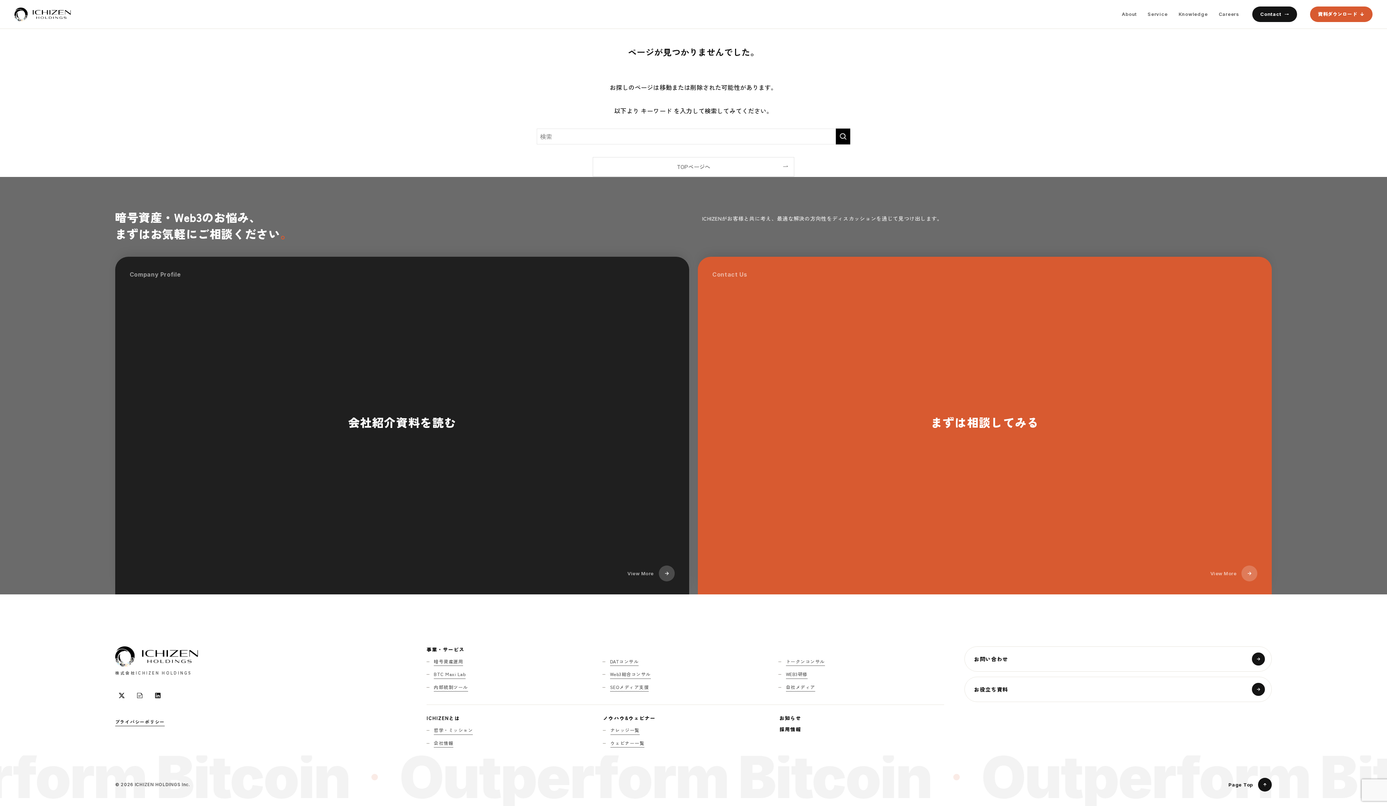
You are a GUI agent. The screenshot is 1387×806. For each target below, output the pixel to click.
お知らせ (790, 718)
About (1129, 14)
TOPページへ (693, 166)
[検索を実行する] (843, 136)
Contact (1270, 14)
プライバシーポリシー (140, 721)
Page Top (1240, 785)
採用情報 (790, 729)
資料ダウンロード (1337, 13)
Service (1157, 14)
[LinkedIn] (157, 695)
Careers (1229, 14)
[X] (121, 695)
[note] (139, 695)
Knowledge (1193, 14)
